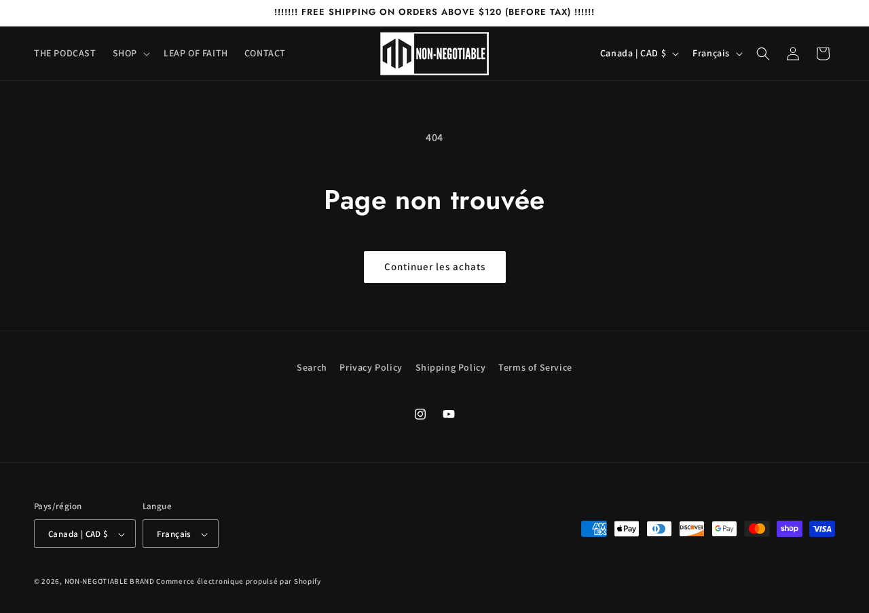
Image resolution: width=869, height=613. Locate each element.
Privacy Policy (370, 367)
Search (312, 367)
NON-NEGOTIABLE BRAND (109, 582)
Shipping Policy (450, 367)
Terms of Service (535, 367)
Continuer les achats (434, 266)
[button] (130, 53)
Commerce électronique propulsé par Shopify (238, 582)
